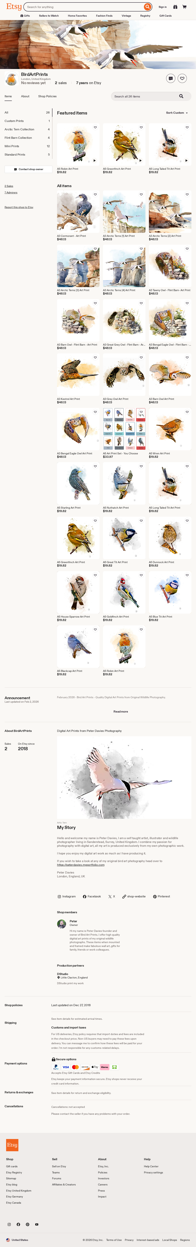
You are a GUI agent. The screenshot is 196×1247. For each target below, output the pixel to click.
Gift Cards (165, 15)
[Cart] (184, 6)
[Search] (147, 6)
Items (8, 96)
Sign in (163, 6)
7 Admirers (11, 192)
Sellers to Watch (49, 15)
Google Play (48, 1215)
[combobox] (83, 6)
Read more (121, 711)
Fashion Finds (104, 15)
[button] (170, 78)
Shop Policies (47, 96)
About (25, 96)
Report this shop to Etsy (19, 207)
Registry (145, 15)
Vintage (126, 15)
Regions (185, 1239)
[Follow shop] (182, 78)
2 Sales (9, 186)
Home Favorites (77, 15)
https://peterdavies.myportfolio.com (80, 865)
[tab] (28, 112)
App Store (19, 1215)
